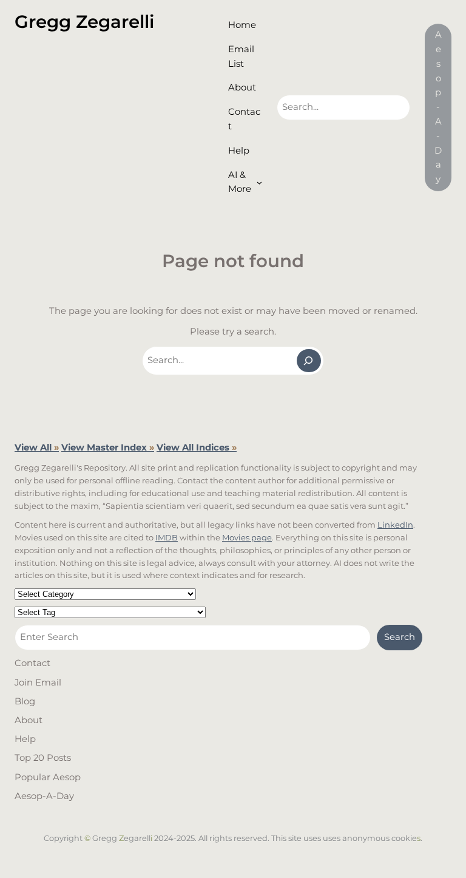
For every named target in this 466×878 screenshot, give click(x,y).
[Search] (309, 360)
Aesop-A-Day (438, 107)
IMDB (166, 537)
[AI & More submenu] (259, 182)
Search (399, 636)
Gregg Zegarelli (84, 21)
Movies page (247, 537)
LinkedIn (395, 524)
